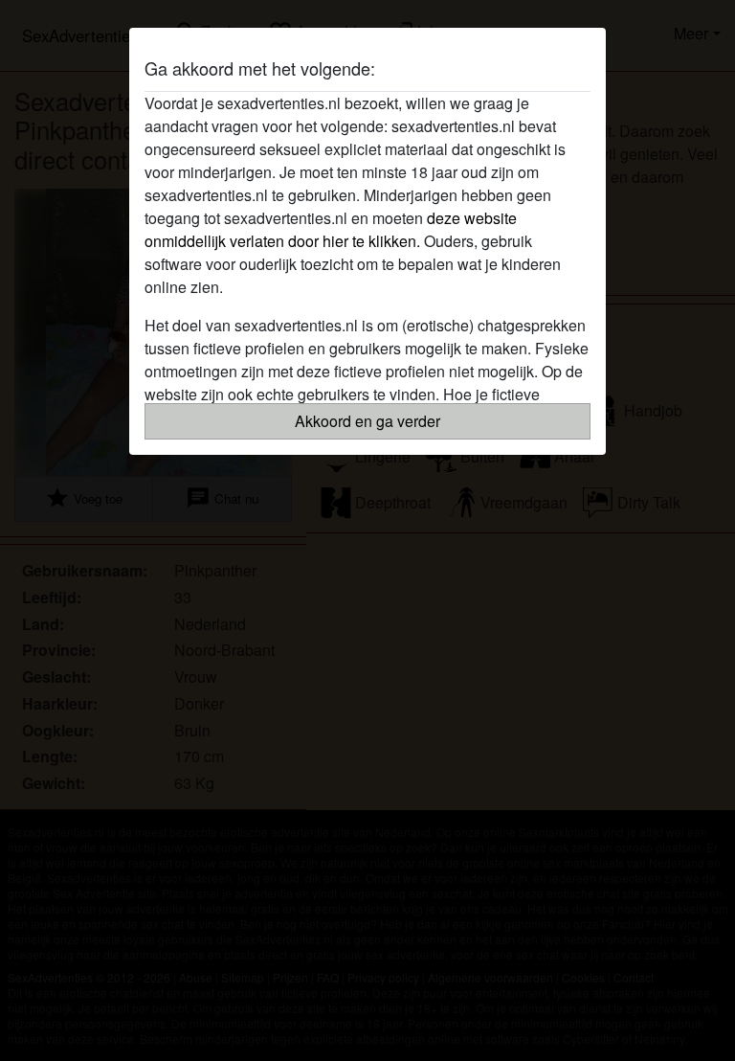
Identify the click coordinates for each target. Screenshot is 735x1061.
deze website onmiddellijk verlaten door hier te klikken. (331, 229)
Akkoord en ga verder (367, 421)
